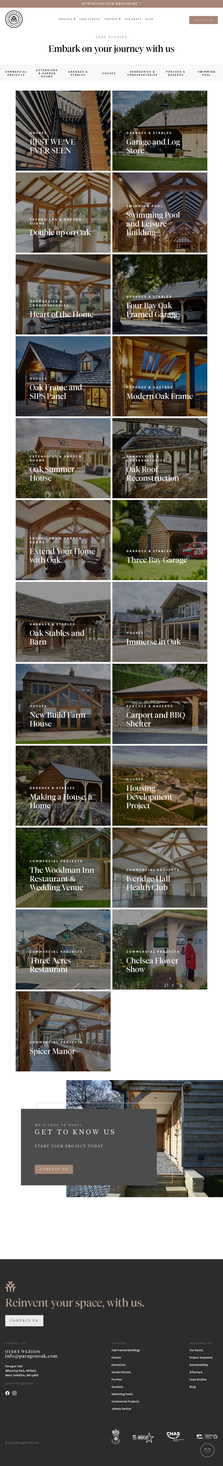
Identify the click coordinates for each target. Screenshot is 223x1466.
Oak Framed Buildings (126, 1350)
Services (65, 19)
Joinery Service (121, 1409)
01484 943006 (22, 1352)
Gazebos (117, 1387)
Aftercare (196, 1372)
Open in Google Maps (19, 1383)
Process (111, 19)
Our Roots (133, 19)
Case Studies (90, 19)
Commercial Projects (16, 73)
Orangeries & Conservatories (142, 73)
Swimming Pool (207, 73)
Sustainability (199, 1365)
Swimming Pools (122, 1394)
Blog (149, 19)
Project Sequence (201, 1357)
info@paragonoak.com (31, 1356)
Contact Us (203, 20)
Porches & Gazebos (176, 73)
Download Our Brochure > (111, 4)
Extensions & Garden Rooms (47, 73)
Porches (117, 1379)
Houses (109, 73)
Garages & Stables (78, 73)
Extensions (119, 1365)
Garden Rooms (121, 1372)
